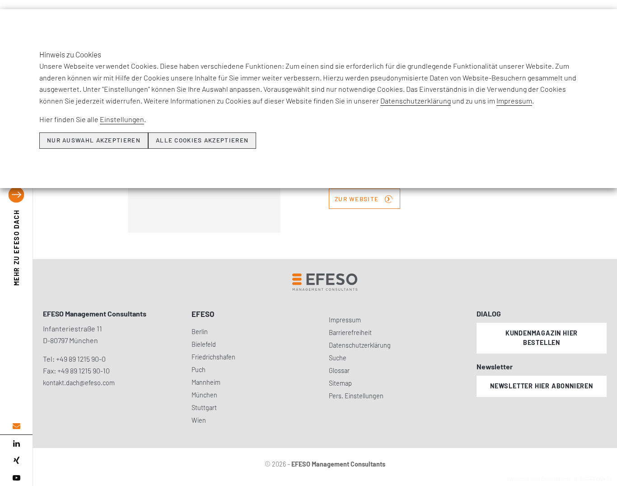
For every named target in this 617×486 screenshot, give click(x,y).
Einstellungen (122, 119)
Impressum (514, 100)
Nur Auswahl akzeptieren (93, 140)
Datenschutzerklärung (415, 100)
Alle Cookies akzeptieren (202, 140)
